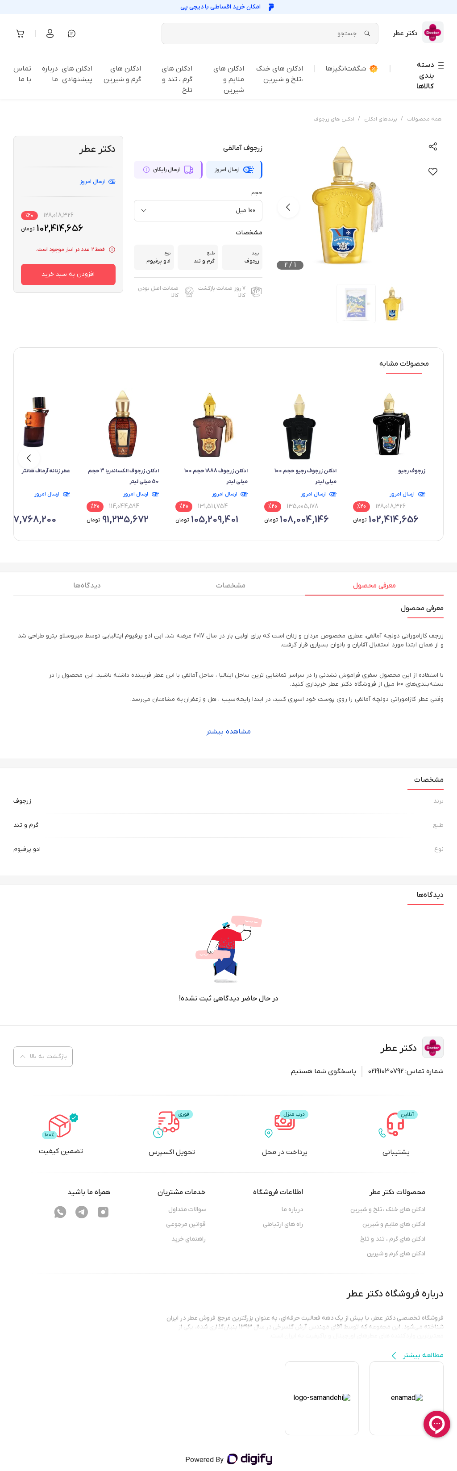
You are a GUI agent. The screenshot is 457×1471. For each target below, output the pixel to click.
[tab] (374, 588)
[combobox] (198, 210)
